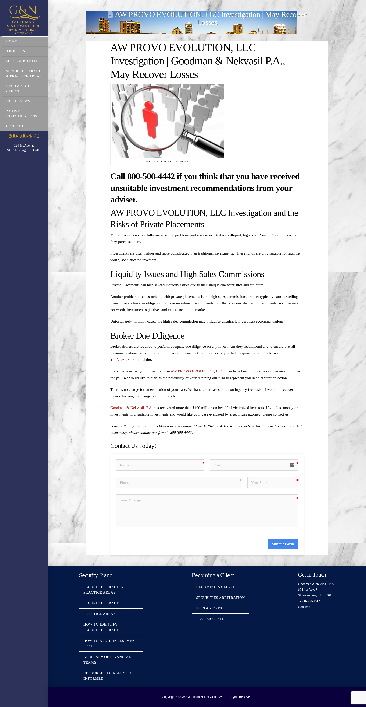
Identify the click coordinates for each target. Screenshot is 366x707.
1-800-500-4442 (309, 601)
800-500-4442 (23, 136)
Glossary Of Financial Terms (107, 659)
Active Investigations (21, 113)
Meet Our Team (21, 61)
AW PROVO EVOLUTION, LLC (197, 371)
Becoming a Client (18, 88)
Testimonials (210, 619)
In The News (18, 101)
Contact (15, 126)
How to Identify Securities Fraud (101, 627)
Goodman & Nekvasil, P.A (131, 408)
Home (11, 41)
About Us (15, 51)
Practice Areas (99, 614)
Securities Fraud (101, 603)
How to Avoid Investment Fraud (110, 643)
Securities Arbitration (220, 598)
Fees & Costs (209, 608)
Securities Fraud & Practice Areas (24, 73)
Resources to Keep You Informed (107, 675)
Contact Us (305, 607)
